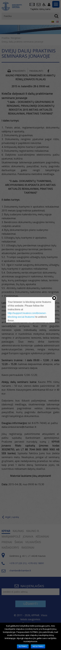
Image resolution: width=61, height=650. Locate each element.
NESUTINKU (38, 646)
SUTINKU (23, 646)
